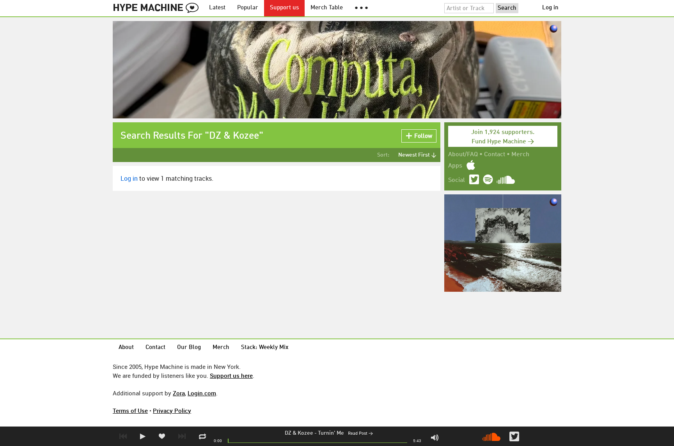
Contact (494, 155)
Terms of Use (130, 410)
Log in (550, 8)
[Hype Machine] (158, 8)
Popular (247, 8)
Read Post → (360, 434)
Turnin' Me (331, 433)
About (126, 348)
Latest (217, 8)
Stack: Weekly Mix (265, 348)
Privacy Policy (172, 410)
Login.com (202, 393)
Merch (520, 155)
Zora (179, 393)
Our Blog (189, 348)
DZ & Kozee (299, 433)
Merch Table (326, 8)
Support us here (231, 375)
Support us (284, 8)
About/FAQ (463, 155)
